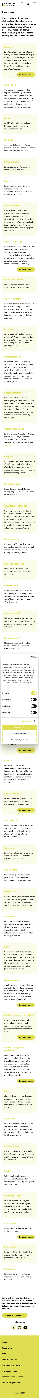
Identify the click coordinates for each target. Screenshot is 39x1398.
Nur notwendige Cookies (19, 740)
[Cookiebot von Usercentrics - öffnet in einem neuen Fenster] (28, 657)
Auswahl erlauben (19, 733)
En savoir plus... (26, 74)
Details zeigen (27, 721)
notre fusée (9, 445)
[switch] (34, 699)
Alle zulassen (19, 727)
